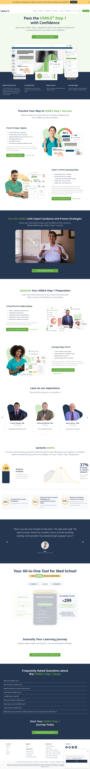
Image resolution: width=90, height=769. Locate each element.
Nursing (41, 11)
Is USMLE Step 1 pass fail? (11, 696)
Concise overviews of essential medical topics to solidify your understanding (77, 89)
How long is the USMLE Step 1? (12, 692)
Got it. (76, 761)
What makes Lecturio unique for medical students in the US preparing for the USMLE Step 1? (30, 711)
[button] (2, 417)
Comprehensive (19, 306)
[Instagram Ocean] (73, 747)
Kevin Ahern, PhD (45, 423)
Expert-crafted (65, 169)
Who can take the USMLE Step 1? (13, 684)
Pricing (61, 11)
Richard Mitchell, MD (17, 423)
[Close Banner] (88, 2)
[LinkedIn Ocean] (76, 747)
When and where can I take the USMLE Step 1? (17, 688)
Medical (34, 11)
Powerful (16, 128)
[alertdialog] (45, 2)
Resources (55, 11)
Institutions (68, 11)
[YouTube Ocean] (70, 747)
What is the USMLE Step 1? (11, 681)
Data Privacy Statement (77, 758)
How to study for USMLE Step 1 (13, 708)
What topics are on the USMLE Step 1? (15, 704)
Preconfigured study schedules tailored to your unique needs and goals (33, 90)
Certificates (47, 11)
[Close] (87, 751)
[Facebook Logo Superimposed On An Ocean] (66, 747)
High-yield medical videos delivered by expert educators (55, 89)
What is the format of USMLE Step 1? (14, 700)
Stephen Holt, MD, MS (72, 423)
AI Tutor (30, 137)
